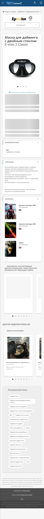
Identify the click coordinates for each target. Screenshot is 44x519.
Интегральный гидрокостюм (19, 419)
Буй (11, 415)
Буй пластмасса (15, 453)
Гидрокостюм (14, 396)
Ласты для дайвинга (16, 428)
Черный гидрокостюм (16, 462)
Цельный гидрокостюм (17, 441)
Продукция (21, 25)
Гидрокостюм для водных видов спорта (20, 401)
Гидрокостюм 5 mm (16, 466)
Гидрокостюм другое (16, 424)
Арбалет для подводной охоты (19, 436)
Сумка (28, 428)
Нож (28, 462)
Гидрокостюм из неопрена (18, 407)
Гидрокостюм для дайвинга (18, 432)
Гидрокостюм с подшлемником (19, 458)
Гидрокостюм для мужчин (18, 449)
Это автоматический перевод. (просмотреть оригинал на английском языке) (20, 190)
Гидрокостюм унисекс (22, 415)
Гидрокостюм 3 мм (15, 445)
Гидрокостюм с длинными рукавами (21, 411)
